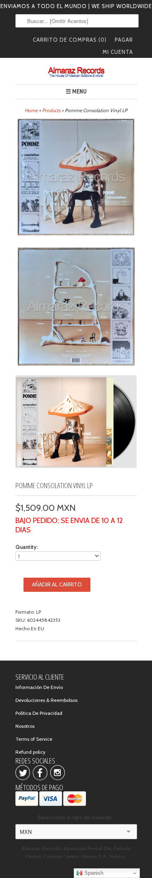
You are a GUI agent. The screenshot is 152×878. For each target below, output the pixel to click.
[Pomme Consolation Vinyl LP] (76, 178)
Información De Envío (39, 687)
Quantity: (26, 547)
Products (51, 110)
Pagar (124, 39)
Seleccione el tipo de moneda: (76, 817)
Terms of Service (33, 739)
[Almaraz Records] (76, 72)
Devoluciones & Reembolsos (46, 700)
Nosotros (24, 726)
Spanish (93, 873)
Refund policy (30, 752)
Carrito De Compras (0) (70, 39)
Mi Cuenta (118, 52)
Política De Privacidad (38, 713)
